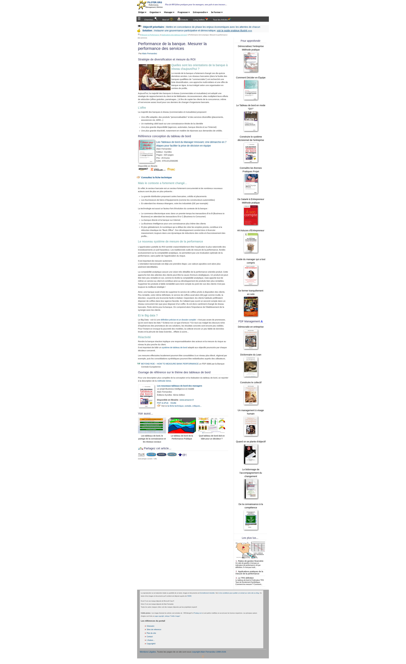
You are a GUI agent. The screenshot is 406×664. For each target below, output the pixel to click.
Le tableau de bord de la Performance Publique (182, 437)
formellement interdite (207, 593)
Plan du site (151, 633)
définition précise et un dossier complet (178, 320)
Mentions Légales (148, 652)
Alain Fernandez (149, 53)
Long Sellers (199, 20)
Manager (169, 12)
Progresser (184, 12)
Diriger (142, 12)
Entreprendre (200, 12)
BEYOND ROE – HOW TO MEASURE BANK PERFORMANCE (170, 364)
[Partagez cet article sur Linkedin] (172, 455)
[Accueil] (139, 34)
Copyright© (151, 644)
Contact (150, 637)
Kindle (173, 403)
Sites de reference (154, 630)
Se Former (216, 12)
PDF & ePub (162, 403)
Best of (165, 20)
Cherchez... (149, 20)
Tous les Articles (220, 20)
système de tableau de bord (174, 347)
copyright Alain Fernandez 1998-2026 (209, 652)
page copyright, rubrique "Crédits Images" (167, 616)
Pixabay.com (198, 613)
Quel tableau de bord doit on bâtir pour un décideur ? (212, 437)
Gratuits (184, 20)
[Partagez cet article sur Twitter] (151, 455)
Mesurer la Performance (150, 35)
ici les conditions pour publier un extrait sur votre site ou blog (238, 593)
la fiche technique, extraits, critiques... (185, 406)
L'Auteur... (151, 640)
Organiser (155, 12)
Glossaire (150, 626)
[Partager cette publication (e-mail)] (141, 455)
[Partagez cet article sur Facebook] (161, 455)
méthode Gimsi (164, 381)
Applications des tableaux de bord (174, 35)
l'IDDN (189, 596)
